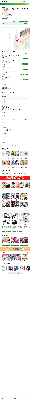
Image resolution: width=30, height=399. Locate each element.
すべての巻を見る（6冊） (14, 81)
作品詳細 (26, 158)
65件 (13, 13)
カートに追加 (25, 58)
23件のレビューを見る (14, 145)
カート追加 (24, 21)
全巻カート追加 (26, 23)
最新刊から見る (26, 53)
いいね (4, 112)
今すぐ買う (14, 21)
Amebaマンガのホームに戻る (15, 273)
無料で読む (6, 231)
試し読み (21, 58)
